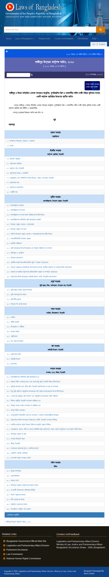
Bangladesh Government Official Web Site (26, 541)
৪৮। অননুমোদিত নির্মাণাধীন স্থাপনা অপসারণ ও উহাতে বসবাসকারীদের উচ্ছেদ (33, 415)
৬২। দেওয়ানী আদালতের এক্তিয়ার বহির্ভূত (21, 490)
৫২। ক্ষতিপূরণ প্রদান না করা (16, 434)
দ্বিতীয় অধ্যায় (55, 150)
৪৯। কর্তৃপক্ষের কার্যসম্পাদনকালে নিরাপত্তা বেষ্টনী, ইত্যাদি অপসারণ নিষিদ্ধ (32, 420)
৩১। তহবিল (11, 317)
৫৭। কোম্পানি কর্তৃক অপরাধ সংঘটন (19, 458)
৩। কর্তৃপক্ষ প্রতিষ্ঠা (13, 159)
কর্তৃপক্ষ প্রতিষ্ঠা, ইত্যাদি (55, 154)
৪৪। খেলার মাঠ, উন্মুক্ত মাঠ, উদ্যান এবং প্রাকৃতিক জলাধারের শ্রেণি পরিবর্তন (32, 396)
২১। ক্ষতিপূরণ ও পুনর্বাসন (15, 253)
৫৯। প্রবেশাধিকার (13, 476)
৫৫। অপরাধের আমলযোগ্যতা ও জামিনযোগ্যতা (23, 448)
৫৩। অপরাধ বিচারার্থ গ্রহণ (16, 439)
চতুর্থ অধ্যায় (55, 281)
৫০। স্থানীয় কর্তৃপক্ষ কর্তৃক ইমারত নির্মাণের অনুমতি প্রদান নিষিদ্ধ (29, 424)
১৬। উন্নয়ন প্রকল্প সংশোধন (16, 229)
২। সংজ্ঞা (10, 145)
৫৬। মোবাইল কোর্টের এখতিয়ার (17, 453)
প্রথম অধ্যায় (55, 132)
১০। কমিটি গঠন (12, 192)
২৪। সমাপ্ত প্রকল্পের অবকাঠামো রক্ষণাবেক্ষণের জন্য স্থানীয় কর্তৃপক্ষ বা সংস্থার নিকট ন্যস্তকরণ (39, 267)
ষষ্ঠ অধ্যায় (55, 346)
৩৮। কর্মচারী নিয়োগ (13, 359)
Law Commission (15, 554)
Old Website (82, 38)
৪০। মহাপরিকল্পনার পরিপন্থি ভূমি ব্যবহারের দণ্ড (23, 377)
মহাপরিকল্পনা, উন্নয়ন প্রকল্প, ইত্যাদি (55, 201)
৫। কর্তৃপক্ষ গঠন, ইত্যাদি (15, 168)
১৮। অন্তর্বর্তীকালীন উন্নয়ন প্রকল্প (19, 238)
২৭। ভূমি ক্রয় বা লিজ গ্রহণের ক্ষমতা (19, 290)
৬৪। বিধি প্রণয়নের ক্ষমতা (15, 499)
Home (8, 38)
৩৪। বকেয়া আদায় (13, 331)
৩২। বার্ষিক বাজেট (13, 322)
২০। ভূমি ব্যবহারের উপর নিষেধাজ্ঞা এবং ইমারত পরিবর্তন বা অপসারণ (29, 248)
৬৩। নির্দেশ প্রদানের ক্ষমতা (16, 495)
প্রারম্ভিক (55, 136)
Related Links (45, 38)
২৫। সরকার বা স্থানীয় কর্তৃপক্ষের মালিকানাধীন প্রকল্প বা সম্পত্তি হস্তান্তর (32, 272)
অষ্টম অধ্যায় (55, 462)
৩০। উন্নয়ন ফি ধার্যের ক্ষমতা (17, 304)
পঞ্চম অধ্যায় (55, 309)
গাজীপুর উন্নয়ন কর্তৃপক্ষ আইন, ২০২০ (18, 522)
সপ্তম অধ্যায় (55, 368)
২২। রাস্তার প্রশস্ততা (15, 257)
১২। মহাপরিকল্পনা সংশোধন (16, 210)
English (102, 44)
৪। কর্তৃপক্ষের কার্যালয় (14, 163)
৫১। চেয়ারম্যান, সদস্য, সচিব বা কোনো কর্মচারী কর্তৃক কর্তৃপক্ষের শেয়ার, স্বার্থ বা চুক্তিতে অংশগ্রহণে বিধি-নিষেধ (44, 429)
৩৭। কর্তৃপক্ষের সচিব (14, 354)
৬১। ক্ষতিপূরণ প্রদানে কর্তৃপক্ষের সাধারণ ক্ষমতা (22, 485)
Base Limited (89, 573)
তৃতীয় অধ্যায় (55, 197)
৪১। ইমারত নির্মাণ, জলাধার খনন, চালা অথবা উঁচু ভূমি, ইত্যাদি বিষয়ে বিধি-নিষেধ (33, 382)
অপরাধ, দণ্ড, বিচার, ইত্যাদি (55, 372)
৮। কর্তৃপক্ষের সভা (13, 182)
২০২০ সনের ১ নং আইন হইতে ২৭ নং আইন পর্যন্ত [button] (83, 54)
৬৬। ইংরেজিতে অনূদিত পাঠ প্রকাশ (19, 509)
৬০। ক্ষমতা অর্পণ (13, 480)
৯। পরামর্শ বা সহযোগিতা (15, 187)
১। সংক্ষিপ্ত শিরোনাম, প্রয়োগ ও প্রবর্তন (21, 141)
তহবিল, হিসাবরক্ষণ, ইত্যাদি (55, 313)
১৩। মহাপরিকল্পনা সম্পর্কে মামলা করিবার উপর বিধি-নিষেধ (25, 215)
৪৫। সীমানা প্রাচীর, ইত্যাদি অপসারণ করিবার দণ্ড (24, 400)
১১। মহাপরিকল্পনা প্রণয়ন (15, 205)
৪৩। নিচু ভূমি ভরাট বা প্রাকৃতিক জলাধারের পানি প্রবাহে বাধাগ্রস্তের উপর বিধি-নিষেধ (35, 391)
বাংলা (93, 44)
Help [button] (94, 38)
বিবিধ (55, 466)
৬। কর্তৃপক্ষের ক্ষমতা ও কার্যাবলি (17, 173)
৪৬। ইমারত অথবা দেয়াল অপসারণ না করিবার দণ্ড (24, 405)
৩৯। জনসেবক (12, 364)
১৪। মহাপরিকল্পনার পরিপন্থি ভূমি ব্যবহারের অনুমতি (24, 219)
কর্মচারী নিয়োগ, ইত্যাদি (55, 350)
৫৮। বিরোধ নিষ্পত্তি (14, 471)
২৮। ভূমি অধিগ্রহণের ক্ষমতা (16, 294)
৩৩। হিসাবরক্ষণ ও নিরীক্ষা (15, 327)
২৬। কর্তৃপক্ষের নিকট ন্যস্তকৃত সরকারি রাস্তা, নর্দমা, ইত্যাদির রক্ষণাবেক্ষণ (32, 276)
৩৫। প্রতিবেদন (12, 336)
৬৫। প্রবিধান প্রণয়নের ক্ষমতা (17, 504)
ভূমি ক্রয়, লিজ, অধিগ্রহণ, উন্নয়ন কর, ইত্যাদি (56, 285)
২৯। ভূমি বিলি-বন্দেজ (14, 299)
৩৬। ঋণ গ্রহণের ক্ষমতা (15, 341)
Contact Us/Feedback (64, 38)
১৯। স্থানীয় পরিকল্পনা (14, 243)
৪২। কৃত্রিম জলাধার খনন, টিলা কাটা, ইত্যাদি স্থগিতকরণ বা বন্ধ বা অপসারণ (32, 386)
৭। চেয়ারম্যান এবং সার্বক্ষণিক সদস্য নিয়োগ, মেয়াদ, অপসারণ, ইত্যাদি (30, 178)
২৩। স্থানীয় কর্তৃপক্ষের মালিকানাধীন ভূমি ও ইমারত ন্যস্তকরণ (27, 262)
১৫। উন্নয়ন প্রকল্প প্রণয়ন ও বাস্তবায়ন (20, 224)
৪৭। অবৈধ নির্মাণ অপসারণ (16, 410)
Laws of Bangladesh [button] (24, 38)
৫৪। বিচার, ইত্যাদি (13, 443)
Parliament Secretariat (17, 550)
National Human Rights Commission (24, 558)
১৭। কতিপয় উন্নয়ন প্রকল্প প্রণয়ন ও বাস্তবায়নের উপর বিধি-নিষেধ (29, 234)
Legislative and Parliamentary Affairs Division (28, 545)
